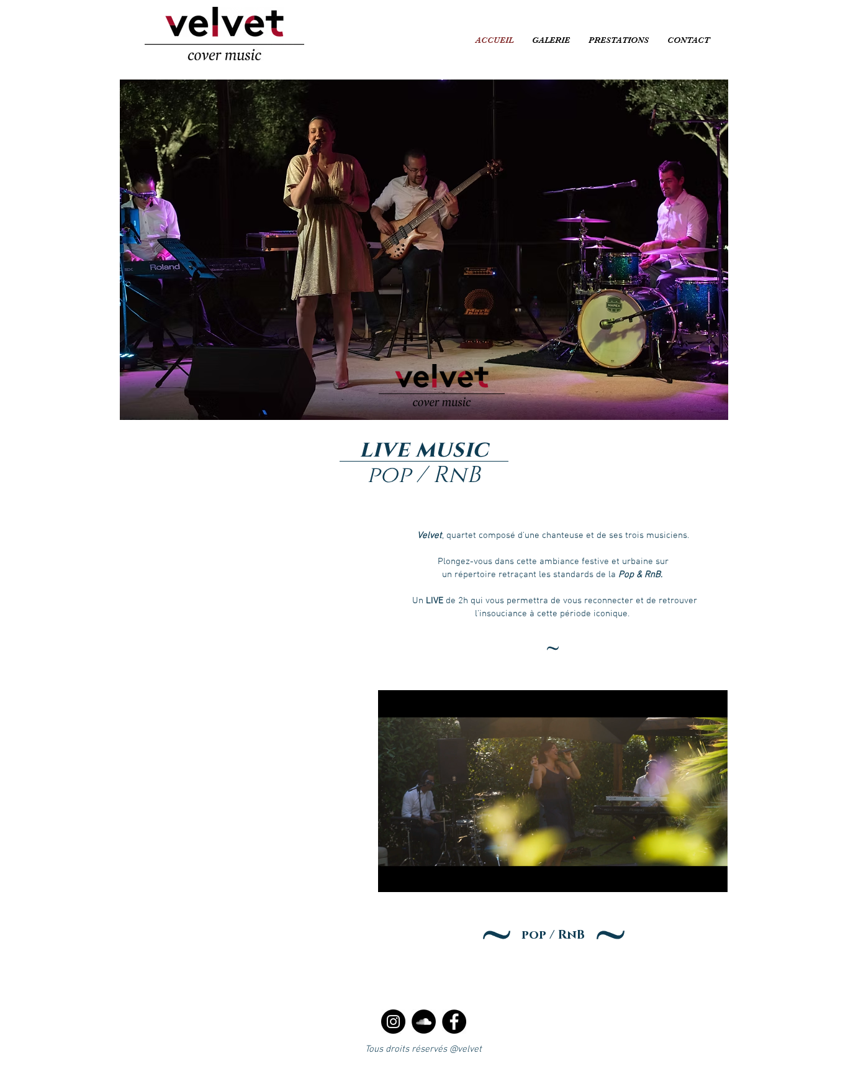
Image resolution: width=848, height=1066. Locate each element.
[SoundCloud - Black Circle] (424, 1021)
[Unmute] (415, 875)
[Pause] (394, 875)
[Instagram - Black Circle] (393, 1021)
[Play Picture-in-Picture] (690, 875)
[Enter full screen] (711, 875)
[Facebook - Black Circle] (454, 1021)
